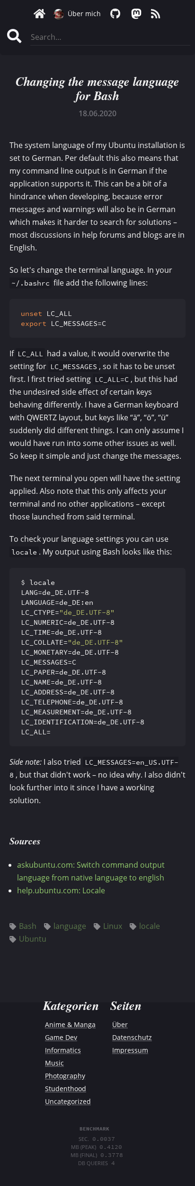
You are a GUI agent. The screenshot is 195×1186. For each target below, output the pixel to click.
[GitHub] (115, 14)
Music (54, 1062)
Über (120, 1024)
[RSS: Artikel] (155, 14)
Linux (112, 926)
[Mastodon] (135, 14)
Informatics (63, 1050)
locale (149, 926)
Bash (27, 926)
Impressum (130, 1050)
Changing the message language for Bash (97, 88)
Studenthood (65, 1088)
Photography (65, 1075)
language (69, 926)
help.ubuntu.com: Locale (61, 890)
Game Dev (61, 1037)
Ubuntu (32, 939)
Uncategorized (68, 1101)
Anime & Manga (70, 1024)
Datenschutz (132, 1037)
